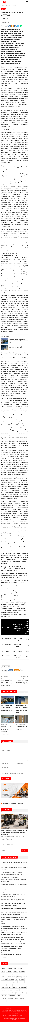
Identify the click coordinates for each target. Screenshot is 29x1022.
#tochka (3, 968)
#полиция (4, 990)
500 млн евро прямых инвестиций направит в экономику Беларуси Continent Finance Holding (7, 682)
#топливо (10, 998)
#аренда (20, 968)
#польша (10, 990)
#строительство (12, 995)
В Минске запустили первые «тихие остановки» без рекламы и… (18, 340)
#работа (12, 992)
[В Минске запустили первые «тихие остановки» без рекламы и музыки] (4, 341)
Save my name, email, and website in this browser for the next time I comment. (13, 774)
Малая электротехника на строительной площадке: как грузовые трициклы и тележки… (14, 832)
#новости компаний (6, 987)
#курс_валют (21, 982)
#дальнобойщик (11, 976)
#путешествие (5, 992)
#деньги (25, 976)
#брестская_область (11, 974)
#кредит (14, 982)
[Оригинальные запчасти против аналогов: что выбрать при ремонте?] (7, 719)
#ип (16, 979)
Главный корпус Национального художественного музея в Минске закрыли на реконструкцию (13, 879)
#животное (4, 979)
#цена (16, 998)
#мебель (4, 984)
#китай (3, 982)
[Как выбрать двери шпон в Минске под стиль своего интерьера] (21, 719)
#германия (20, 974)
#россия (24, 992)
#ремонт (18, 992)
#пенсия (15, 987)
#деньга (19, 976)
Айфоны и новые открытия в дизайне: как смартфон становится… (17, 347)
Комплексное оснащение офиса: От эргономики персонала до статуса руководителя (11, 948)
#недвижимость (17, 984)
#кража (8, 982)
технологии (10, 1000)
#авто (15, 968)
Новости (4, 9)
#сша (19, 995)
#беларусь (9, 971)
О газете (3, 957)
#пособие (16, 990)
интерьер (4, 1000)
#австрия (9, 968)
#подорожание (22, 987)
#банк (3, 971)
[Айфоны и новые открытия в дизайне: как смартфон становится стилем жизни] (4, 347)
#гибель (4, 976)
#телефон (4, 998)
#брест (3, 974)
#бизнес (15, 971)
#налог (9, 984)
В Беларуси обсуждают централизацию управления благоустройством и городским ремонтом (14, 928)
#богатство (21, 971)
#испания (21, 979)
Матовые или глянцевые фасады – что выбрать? (14, 884)
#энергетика (22, 998)
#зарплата (11, 979)
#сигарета (4, 995)
